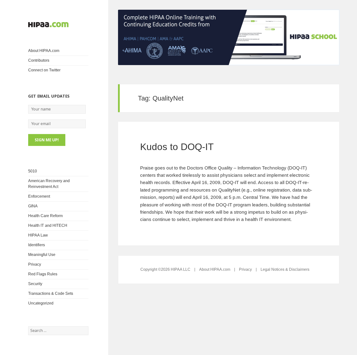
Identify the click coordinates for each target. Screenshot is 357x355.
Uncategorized (40, 303)
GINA (33, 206)
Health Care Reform (45, 216)
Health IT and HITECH (47, 225)
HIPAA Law (38, 235)
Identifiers (36, 245)
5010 (32, 171)
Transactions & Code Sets (50, 293)
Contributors (38, 60)
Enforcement (39, 196)
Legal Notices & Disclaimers (285, 269)
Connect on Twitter (44, 70)
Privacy (34, 264)
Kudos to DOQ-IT (177, 147)
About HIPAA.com (43, 51)
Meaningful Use (41, 255)
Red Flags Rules (42, 274)
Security (35, 284)
